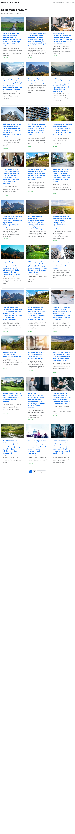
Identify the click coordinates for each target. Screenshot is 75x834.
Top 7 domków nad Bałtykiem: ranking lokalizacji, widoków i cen (12, 354)
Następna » (41, 472)
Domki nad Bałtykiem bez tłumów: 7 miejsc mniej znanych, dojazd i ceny (37, 81)
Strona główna (70, 2)
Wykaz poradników (58, 2)
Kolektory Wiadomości (10, 2)
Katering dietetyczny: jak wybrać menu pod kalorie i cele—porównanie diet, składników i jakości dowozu (12, 398)
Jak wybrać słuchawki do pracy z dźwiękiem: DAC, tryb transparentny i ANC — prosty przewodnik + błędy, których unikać (61, 356)
